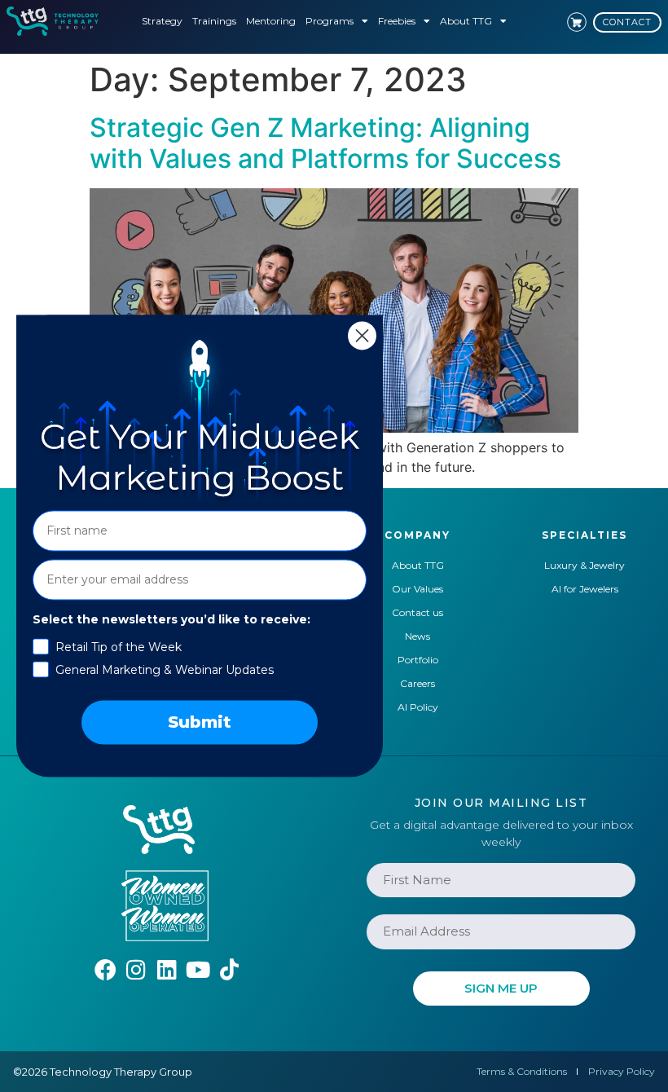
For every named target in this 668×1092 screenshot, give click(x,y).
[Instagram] (136, 969)
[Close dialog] (362, 335)
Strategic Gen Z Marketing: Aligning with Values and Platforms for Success (325, 143)
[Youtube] (198, 969)
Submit (199, 723)
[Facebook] (105, 969)
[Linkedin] (167, 969)
